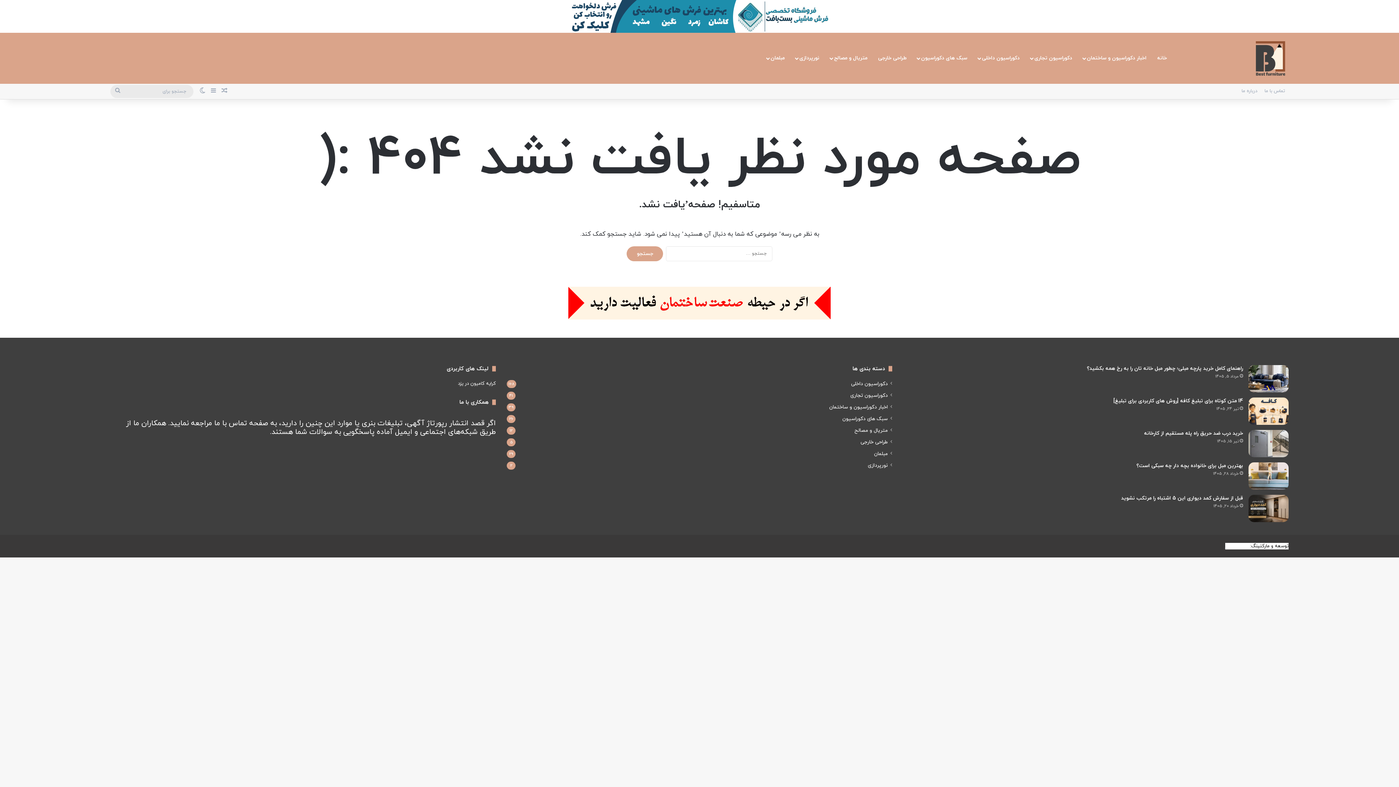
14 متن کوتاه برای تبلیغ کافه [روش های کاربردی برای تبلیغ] (1178, 401)
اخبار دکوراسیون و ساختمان (1117, 58)
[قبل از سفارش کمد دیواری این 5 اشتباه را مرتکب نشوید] (1269, 508)
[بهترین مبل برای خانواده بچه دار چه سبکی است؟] (1269, 476)
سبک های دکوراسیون (944, 58)
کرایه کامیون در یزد (477, 383)
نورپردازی (809, 58)
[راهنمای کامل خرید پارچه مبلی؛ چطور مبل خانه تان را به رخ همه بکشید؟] (1269, 378)
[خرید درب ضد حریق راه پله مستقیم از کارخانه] (1269, 443)
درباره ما (1249, 91)
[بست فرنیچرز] (1270, 58)
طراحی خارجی (892, 58)
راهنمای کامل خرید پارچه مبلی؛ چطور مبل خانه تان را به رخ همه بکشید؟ (1165, 368)
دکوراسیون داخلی (1001, 58)
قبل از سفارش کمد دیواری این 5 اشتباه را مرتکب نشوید (1182, 498)
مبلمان (778, 58)
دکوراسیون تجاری (1053, 58)
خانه (1162, 58)
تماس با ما (1275, 91)
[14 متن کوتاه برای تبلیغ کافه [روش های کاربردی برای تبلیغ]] (1269, 411)
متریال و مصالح (850, 58)
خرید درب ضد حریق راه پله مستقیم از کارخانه (1193, 433)
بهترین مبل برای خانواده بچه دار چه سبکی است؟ (1189, 465)
